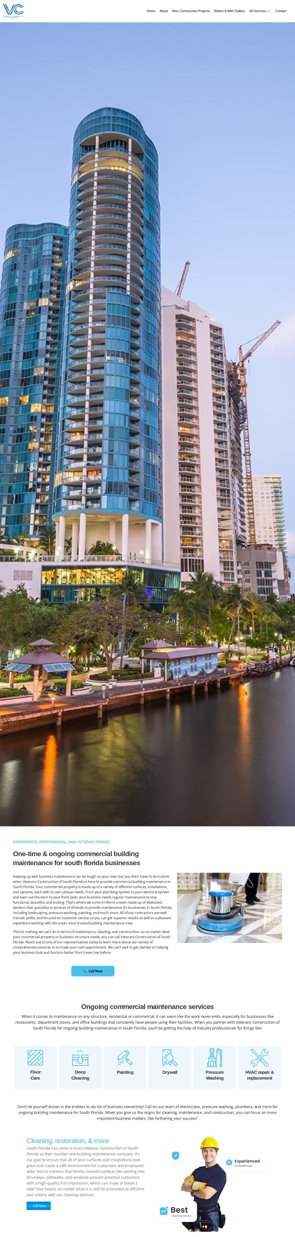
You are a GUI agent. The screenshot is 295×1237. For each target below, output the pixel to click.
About (164, 11)
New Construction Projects (191, 11)
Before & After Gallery (229, 11)
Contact (280, 11)
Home (151, 11)
